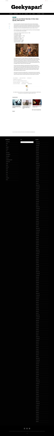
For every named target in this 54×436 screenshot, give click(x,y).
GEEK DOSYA (7, 152)
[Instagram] (29, 428)
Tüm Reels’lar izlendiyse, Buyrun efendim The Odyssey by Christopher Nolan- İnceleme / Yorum (27, 107)
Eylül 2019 (37, 291)
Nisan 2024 (37, 192)
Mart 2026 (37, 150)
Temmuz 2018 (38, 316)
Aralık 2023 (37, 199)
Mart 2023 (37, 215)
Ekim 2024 (37, 181)
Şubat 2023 (37, 217)
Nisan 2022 (37, 235)
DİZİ (6, 145)
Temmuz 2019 (38, 295)
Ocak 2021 (37, 262)
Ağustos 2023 (37, 206)
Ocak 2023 (37, 219)
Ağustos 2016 (37, 358)
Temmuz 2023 (38, 208)
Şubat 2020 (37, 282)
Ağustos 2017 (37, 336)
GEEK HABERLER (8, 154)
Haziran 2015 (37, 383)
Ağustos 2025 (37, 163)
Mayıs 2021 (37, 255)
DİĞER (7, 143)
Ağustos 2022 (37, 228)
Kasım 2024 (37, 179)
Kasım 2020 (37, 266)
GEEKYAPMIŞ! (7, 156)
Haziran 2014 (37, 405)
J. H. (13, 21)
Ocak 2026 (37, 154)
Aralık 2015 (37, 372)
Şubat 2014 (37, 412)
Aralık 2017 (37, 329)
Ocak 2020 (37, 284)
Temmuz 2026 (38, 143)
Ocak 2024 (37, 197)
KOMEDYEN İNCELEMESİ (9, 159)
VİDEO (7, 179)
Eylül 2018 (37, 313)
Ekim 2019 (37, 289)
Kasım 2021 (37, 244)
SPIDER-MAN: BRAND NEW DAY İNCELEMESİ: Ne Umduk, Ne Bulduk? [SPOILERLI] (16, 107)
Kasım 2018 (37, 309)
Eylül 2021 (37, 248)
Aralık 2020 (37, 264)
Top (27, 433)
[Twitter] (9, 28)
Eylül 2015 (37, 378)
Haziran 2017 (37, 340)
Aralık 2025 (37, 156)
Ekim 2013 (37, 419)
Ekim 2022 (37, 224)
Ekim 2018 (37, 311)
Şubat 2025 (37, 174)
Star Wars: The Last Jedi (25, 82)
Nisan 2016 (37, 365)
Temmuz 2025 (38, 165)
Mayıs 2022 (37, 233)
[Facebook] (9, 26)
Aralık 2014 (37, 394)
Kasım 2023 (37, 201)
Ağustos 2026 (37, 141)
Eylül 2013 (37, 421)
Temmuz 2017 (38, 338)
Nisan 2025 (37, 170)
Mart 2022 (37, 237)
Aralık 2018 (37, 307)
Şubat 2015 (37, 390)
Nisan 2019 (37, 300)
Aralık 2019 (37, 286)
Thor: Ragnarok (23, 83)
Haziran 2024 (37, 188)
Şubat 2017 (37, 347)
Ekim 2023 (37, 203)
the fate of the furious (16, 83)
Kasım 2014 (37, 396)
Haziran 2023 (37, 210)
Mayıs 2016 (37, 363)
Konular (7, 163)
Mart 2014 (37, 410)
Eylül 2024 (37, 183)
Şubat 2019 (37, 304)
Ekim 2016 (37, 354)
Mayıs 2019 (37, 298)
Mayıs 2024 (37, 190)
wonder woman (30, 83)
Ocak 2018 (37, 327)
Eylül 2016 (37, 356)
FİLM (13, 17)
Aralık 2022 (37, 221)
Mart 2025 (37, 172)
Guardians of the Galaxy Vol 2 (17, 79)
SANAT (7, 172)
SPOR (7, 174)
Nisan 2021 (37, 257)
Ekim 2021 (37, 246)
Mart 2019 (37, 302)
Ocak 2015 (37, 392)
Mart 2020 (37, 280)
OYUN (7, 170)
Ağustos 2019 (37, 293)
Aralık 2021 (37, 242)
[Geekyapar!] (27, 7)
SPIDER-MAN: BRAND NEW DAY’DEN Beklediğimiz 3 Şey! (37, 106)
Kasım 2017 (37, 331)
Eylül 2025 (37, 161)
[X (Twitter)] (27, 428)
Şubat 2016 (37, 369)
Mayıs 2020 (37, 277)
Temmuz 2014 (38, 403)
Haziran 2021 (37, 253)
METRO (15, 17)
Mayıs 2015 (37, 385)
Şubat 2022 (37, 239)
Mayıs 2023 (37, 212)
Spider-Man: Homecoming (16, 82)
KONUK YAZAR (8, 161)
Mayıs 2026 (37, 147)
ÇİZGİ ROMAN (8, 141)
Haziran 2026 (37, 145)
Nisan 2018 (37, 322)
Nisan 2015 (37, 387)
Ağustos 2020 (37, 271)
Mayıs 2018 (37, 320)
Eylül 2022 (37, 226)
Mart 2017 (37, 345)
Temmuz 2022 (38, 230)
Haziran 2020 (37, 275)
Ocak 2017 (37, 349)
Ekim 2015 (37, 376)
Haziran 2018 (37, 318)
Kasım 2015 (37, 374)
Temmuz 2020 (38, 273)
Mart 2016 (37, 367)
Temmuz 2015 (38, 381)
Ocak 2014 (37, 414)
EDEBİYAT (7, 147)
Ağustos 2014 (37, 401)
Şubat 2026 (37, 152)
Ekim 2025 (37, 159)
